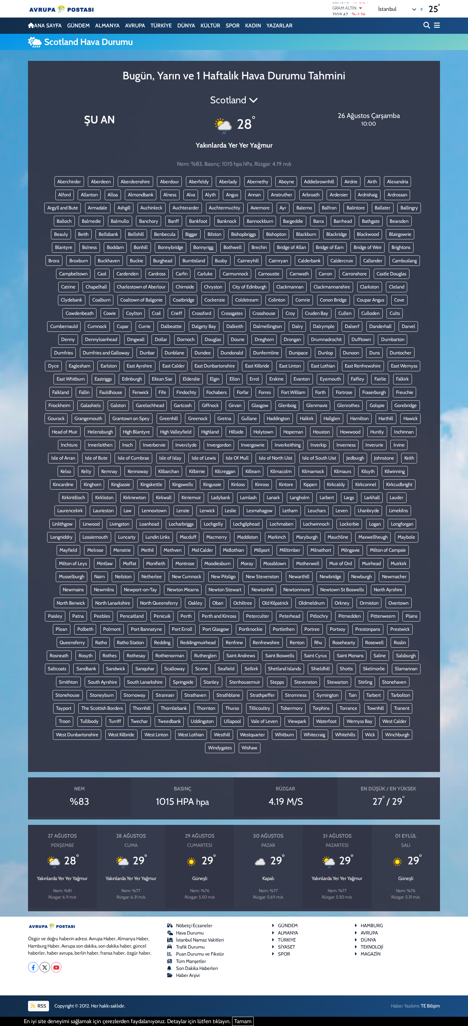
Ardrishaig (367, 195)
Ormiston (369, 603)
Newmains (73, 590)
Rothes (110, 656)
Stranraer (165, 695)
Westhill (222, 735)
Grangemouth (88, 418)
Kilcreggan (225, 471)
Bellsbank (108, 234)
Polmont (112, 629)
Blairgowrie (400, 234)
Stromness (296, 695)
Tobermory (291, 708)
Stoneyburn (102, 695)
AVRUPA (135, 25)
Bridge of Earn (330, 247)
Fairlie (380, 379)
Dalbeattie (171, 326)
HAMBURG (372, 925)
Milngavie (350, 550)
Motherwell (307, 563)
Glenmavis (316, 405)
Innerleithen (100, 445)
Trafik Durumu (190, 947)
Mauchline (338, 537)
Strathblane (228, 695)
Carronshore (354, 274)
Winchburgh (397, 735)
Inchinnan (404, 432)
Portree (312, 629)
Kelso (65, 471)
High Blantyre (136, 432)
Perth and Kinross (219, 616)
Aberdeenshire (135, 182)
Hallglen (331, 418)
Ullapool (232, 721)
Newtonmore (296, 590)
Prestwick (400, 629)
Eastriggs (103, 379)
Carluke (205, 274)
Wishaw (249, 748)
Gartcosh (183, 405)
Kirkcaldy (336, 484)
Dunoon (351, 353)
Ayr (283, 208)
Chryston (213, 287)
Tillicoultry (259, 708)
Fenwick (140, 392)
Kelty (86, 471)
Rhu (318, 642)
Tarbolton (400, 695)
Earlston (109, 366)
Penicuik (162, 616)
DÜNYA (186, 25)
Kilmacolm (281, 471)
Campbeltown (73, 274)
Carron (325, 274)
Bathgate (371, 221)
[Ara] (427, 26)
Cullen (344, 313)
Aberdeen (101, 182)
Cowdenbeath (80, 313)
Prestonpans (367, 629)
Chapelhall (96, 287)
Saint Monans (350, 656)
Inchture (69, 445)
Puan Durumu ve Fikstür (200, 954)
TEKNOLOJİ (372, 947)
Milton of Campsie (388, 550)
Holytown (263, 432)
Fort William (293, 392)
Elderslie (191, 379)
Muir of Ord (340, 563)
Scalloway (174, 669)
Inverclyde (186, 445)
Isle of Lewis (204, 458)
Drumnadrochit (326, 339)
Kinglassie (120, 484)
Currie (144, 326)
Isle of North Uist (275, 458)
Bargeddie (293, 221)
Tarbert (373, 695)
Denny (68, 339)
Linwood (91, 524)
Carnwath (299, 274)
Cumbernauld (64, 326)
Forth (320, 392)
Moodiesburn (217, 563)
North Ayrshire (388, 590)
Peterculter (257, 616)
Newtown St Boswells (342, 590)
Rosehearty (343, 642)
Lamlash (248, 497)
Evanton (302, 379)
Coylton (134, 313)
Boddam (115, 247)
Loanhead (149, 524)
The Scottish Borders (102, 708)
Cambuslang (404, 261)
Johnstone (384, 458)
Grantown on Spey (131, 418)
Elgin (214, 379)
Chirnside (185, 287)
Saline (379, 656)
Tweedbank (169, 721)
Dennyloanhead (101, 339)
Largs (349, 497)
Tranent (401, 708)
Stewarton (337, 682)
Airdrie (351, 182)
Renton (297, 642)
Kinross (262, 484)
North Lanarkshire (112, 603)
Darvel (408, 326)
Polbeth (85, 629)
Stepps (277, 682)
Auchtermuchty (224, 208)
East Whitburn (71, 379)
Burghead (162, 261)
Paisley (55, 616)
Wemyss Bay (359, 721)
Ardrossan (397, 195)
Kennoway (138, 471)
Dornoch (186, 339)
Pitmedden (349, 616)
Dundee (203, 353)
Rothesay (136, 656)
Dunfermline (266, 353)
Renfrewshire (266, 642)
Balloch (64, 221)
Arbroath (311, 195)
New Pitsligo (223, 576)
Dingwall (136, 339)
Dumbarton (392, 339)
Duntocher (400, 353)
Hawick (410, 418)
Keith (409, 458)
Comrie (302, 300)
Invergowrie (253, 445)
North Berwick (71, 603)
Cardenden (127, 274)
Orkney (342, 603)
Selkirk (251, 669)
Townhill (375, 708)
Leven (342, 510)
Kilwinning (395, 471)
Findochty (186, 392)
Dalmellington (267, 326)
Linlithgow (62, 524)
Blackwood (368, 234)
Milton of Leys (73, 563)
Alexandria (397, 182)
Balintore (356, 208)
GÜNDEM (78, 25)
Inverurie (374, 445)
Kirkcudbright (399, 484)
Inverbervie (154, 445)
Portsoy (337, 629)
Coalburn (101, 300)
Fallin (84, 392)
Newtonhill (262, 590)
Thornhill (142, 708)
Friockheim (59, 405)
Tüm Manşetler (191, 961)
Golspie (377, 405)
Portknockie (251, 629)
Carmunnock (235, 274)
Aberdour (169, 182)
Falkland (60, 392)
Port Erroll (182, 629)
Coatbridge (184, 300)
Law (127, 510)
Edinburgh (132, 379)
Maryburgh (307, 537)
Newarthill (299, 576)
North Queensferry (159, 603)
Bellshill (136, 234)
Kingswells (182, 484)
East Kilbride (257, 366)
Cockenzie (214, 300)
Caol (101, 274)
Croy (290, 313)
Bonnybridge (170, 247)
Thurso (232, 708)
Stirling (365, 682)
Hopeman (293, 432)
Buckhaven (109, 261)
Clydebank (71, 300)
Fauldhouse (110, 392)
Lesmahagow (259, 510)
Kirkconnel (365, 484)
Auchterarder (186, 208)
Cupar (123, 326)
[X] (44, 967)
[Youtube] (56, 967)
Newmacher (394, 576)
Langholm (299, 497)
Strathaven (195, 695)
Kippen (310, 484)
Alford (64, 195)
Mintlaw (105, 563)
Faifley (357, 379)
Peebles (102, 616)
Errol (254, 379)
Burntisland (193, 261)
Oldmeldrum (312, 603)
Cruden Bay (316, 313)
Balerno (304, 208)
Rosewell (374, 642)
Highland (210, 432)
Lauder (396, 497)
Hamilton (359, 418)
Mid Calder (202, 550)
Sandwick (115, 669)
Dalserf (352, 326)
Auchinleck (151, 208)
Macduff (188, 537)
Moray (247, 563)
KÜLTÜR (210, 25)
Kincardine (63, 484)
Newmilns (104, 590)
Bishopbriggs (243, 234)
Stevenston (305, 682)
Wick (370, 735)
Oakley (195, 603)
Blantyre (63, 247)
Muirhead (371, 563)
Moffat (129, 563)
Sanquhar (144, 669)
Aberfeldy (199, 182)
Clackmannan (289, 287)
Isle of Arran (63, 458)
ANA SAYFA (48, 25)
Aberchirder (69, 182)
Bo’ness (89, 247)
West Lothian (191, 735)
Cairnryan (278, 261)
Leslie (230, 510)
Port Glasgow (215, 629)
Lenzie (182, 510)
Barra (318, 221)
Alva (191, 195)
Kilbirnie (197, 471)
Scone (201, 669)
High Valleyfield (175, 432)
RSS (41, 1006)
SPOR (233, 25)
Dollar (161, 339)
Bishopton (276, 234)
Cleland (396, 287)
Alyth (210, 195)
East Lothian (323, 366)
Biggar (191, 234)
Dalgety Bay (204, 326)
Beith (83, 234)
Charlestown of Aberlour (141, 287)
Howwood (350, 432)
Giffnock (210, 405)
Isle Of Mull (237, 458)
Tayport (63, 708)
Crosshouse (263, 313)
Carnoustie (269, 274)
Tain (353, 695)
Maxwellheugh (373, 537)
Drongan (292, 339)
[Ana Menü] (435, 26)
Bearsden (399, 221)
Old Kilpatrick (275, 603)
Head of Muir (64, 432)
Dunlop (325, 353)
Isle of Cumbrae (133, 458)
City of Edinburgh (249, 287)
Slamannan (406, 669)
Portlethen (283, 629)
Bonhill (141, 247)
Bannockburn (260, 221)
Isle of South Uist (319, 458)
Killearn (252, 471)
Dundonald (232, 353)
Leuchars (317, 510)
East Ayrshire (139, 366)
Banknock (227, 221)
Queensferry (72, 642)
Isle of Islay (170, 458)
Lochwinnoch (316, 524)
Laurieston (103, 510)
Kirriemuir (191, 497)
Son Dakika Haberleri (197, 968)
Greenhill (169, 418)
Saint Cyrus (315, 656)
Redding (162, 642)
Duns (374, 353)
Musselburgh (71, 576)
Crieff (176, 313)
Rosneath (59, 656)
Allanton (89, 195)
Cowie (109, 313)
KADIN (253, 25)
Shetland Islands (284, 669)
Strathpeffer (262, 695)
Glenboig (287, 405)
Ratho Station (130, 642)
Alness (169, 195)
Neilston (123, 576)
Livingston (119, 524)
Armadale (97, 208)
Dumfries (63, 353)
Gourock (56, 418)
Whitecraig (314, 735)
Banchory (148, 221)
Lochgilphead (246, 524)
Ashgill (124, 208)
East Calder (173, 366)
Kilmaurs (342, 471)
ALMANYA (107, 25)
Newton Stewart (225, 590)
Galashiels (91, 405)
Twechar (139, 721)
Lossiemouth (95, 537)
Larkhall (372, 497)
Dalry (297, 326)
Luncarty (127, 537)
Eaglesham (79, 366)
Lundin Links (157, 537)
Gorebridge (405, 405)
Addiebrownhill (319, 182)
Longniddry (61, 537)
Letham (290, 510)
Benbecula (164, 234)
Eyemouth (330, 379)
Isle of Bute (96, 458)
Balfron (329, 208)
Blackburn (306, 234)
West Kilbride (121, 735)
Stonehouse (67, 695)
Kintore (286, 484)
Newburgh (361, 576)
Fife (162, 392)
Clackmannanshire (332, 287)
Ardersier (339, 195)
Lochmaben (281, 524)
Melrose (95, 550)
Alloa (113, 195)
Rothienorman (169, 656)
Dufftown (361, 339)
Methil (147, 550)
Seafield (226, 669)
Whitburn (284, 735)
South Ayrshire (102, 682)
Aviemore (260, 208)
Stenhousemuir (244, 682)
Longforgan (402, 524)
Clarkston (369, 287)
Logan (375, 524)
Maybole (406, 537)
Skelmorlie (374, 669)
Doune (238, 339)
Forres (265, 392)
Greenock (198, 418)
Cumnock (97, 326)
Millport (262, 550)
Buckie (136, 261)
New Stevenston (262, 576)
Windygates (220, 748)
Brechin (259, 247)
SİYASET (286, 947)
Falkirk (402, 379)
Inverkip (318, 445)
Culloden (370, 313)
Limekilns (398, 510)
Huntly (377, 432)
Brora (53, 261)
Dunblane (174, 353)
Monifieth (155, 563)
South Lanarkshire (145, 682)
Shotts (346, 669)
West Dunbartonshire (77, 735)
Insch (127, 445)
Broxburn (78, 261)
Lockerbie (349, 524)
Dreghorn (264, 339)
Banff (173, 221)
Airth (372, 182)
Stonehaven (394, 682)
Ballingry (409, 208)
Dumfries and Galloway (106, 353)
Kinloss (238, 484)
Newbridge (330, 576)
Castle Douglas (391, 274)
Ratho (101, 642)
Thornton (206, 708)
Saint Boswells (279, 656)
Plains (411, 616)
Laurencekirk (70, 510)
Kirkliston (104, 497)
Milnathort (320, 550)
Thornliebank (174, 708)
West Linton (156, 735)
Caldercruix (341, 261)
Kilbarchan (168, 471)
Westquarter (252, 735)
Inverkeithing (288, 445)
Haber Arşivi (188, 975)
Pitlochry (319, 616)
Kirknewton (134, 497)
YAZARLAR (279, 25)
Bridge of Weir (368, 247)
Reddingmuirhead (198, 642)
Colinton (276, 300)
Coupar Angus (370, 300)
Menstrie (122, 550)
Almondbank (140, 195)
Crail (156, 313)
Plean (61, 629)
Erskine (276, 379)
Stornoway (134, 695)
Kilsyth (368, 471)
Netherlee (151, 576)
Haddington (278, 418)
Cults (395, 313)
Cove (399, 300)
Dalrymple (324, 326)
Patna (78, 616)
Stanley (211, 682)
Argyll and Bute (62, 208)
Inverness (346, 445)
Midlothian (233, 550)
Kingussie (212, 484)
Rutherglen (205, 656)
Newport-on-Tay (140, 590)
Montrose (185, 563)
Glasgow (260, 405)
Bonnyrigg (203, 247)
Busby (221, 261)
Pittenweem (383, 616)
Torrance (348, 708)
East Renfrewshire (363, 366)
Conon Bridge (333, 300)
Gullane (249, 418)
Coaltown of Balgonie (141, 300)
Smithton (68, 682)
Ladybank (220, 497)
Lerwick (207, 510)
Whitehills (345, 735)
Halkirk (307, 418)
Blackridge (336, 234)
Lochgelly (213, 524)
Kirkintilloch (73, 497)
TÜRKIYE (287, 940)
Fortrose (344, 392)
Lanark (273, 497)
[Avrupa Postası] (61, 9)
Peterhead (289, 616)
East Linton (290, 366)
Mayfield (68, 550)
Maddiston (247, 537)
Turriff (115, 721)
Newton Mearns (183, 590)
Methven (172, 550)
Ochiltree (242, 603)
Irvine (399, 445)
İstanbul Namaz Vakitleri (200, 940)
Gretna (224, 418)
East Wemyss (404, 366)
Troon (64, 721)
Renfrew (234, 642)
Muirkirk (399, 563)
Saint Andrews (240, 656)
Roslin (400, 642)
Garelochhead (150, 405)
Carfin (182, 274)
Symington (327, 695)
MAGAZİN (370, 954)
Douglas (213, 339)
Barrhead (343, 221)
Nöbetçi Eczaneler (194, 925)
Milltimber (290, 550)
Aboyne (286, 182)
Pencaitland (132, 616)
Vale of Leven (264, 721)
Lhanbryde (368, 510)
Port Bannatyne (146, 629)
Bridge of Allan (291, 247)
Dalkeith (234, 326)
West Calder (394, 721)
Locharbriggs (181, 524)
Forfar (243, 392)
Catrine (68, 287)
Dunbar (147, 353)
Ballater (382, 208)
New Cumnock (186, 576)
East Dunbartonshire (215, 366)
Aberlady (228, 182)
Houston (321, 432)
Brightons (401, 247)
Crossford (201, 313)
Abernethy (257, 182)
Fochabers (216, 392)
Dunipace (298, 353)
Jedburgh (355, 458)
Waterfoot (326, 721)
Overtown (398, 603)
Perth (186, 616)
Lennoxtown (154, 510)
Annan (254, 195)
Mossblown (274, 563)
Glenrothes (348, 405)
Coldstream (247, 300)
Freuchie (404, 392)
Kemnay (109, 471)
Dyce (53, 366)
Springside (183, 682)
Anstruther (281, 195)
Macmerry (216, 537)
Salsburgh (406, 656)
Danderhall (380, 326)
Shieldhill (320, 669)
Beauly (61, 234)
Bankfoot (198, 221)
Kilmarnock (313, 471)
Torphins (321, 708)
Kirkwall (164, 497)
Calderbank (309, 261)
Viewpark (297, 721)
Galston (118, 405)
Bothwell (232, 247)
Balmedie (91, 221)
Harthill (386, 418)
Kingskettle (151, 484)
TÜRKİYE (161, 25)
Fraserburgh (374, 392)
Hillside (236, 432)
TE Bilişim (430, 1006)
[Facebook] (33, 967)
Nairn (99, 576)
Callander (372, 261)
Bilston (214, 234)
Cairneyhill (248, 261)
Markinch (277, 537)
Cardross (157, 274)
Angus (232, 195)
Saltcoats (57, 669)
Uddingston (202, 721)
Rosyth (86, 656)
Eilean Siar (162, 379)
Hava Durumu (190, 933)
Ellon (235, 379)
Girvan (235, 405)
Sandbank (86, 669)
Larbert (327, 497)
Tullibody (89, 721)
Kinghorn (92, 484)
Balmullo (120, 221)
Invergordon (219, 445)
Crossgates (232, 313)
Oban (217, 603)
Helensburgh (100, 432)
